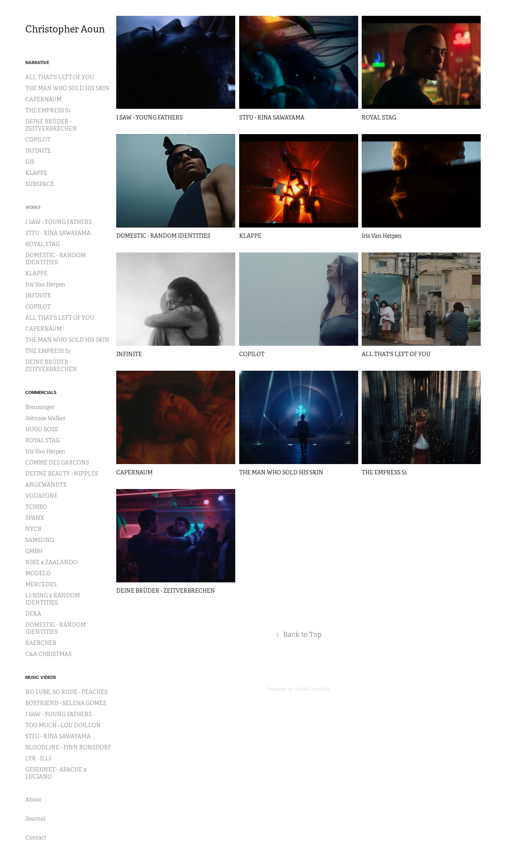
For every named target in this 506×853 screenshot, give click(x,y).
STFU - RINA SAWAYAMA (58, 233)
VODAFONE (41, 495)
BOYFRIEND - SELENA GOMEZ (65, 703)
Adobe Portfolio (312, 689)
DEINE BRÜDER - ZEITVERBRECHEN (51, 125)
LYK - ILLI (38, 758)
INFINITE (38, 150)
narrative (37, 62)
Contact (36, 837)
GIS (29, 161)
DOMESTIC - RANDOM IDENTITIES (55, 259)
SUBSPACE (39, 184)
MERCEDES (41, 584)
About (33, 799)
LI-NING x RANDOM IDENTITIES (52, 599)
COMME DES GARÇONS (57, 462)
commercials (41, 392)
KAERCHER (41, 642)
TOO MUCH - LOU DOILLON (63, 725)
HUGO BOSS (41, 429)
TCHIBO (36, 506)
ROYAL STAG (42, 244)
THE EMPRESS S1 (47, 110)
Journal (35, 818)
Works (33, 207)
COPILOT (38, 139)
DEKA (33, 613)
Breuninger (40, 407)
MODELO (38, 573)
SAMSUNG (39, 540)
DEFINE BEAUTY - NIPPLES (61, 473)
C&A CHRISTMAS (48, 654)
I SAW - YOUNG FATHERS (58, 222)
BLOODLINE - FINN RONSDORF (68, 747)
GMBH (33, 551)
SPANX (34, 517)
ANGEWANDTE (46, 484)
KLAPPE (36, 172)
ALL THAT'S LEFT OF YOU (59, 77)
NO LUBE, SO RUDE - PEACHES (66, 692)
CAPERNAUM (43, 99)
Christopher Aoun (65, 29)
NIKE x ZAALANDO (51, 562)
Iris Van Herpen (45, 284)
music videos (40, 677)
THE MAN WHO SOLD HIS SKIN (67, 88)
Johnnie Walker (45, 418)
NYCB (33, 529)
